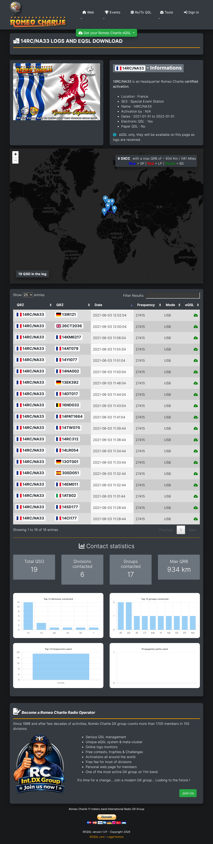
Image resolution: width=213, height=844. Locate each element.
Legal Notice (115, 836)
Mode (170, 305)
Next (192, 530)
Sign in (193, 12)
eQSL (189, 305)
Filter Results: (133, 295)
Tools (168, 12)
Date (98, 305)
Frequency (146, 305)
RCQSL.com (97, 836)
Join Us (188, 793)
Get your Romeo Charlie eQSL (107, 33)
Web (90, 12)
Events (114, 12)
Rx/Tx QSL (142, 12)
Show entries (29, 295)
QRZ (20, 305)
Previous (166, 530)
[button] (89, 15)
